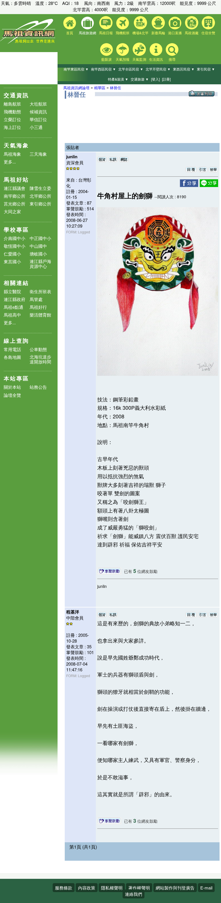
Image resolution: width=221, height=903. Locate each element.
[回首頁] (29, 42)
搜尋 (172, 59)
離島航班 (12, 103)
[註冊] (166, 79)
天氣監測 (139, 59)
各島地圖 (12, 357)
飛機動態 (12, 111)
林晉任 (115, 87)
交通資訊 (16, 95)
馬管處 (36, 299)
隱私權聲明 (112, 888)
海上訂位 (12, 127)
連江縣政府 (14, 299)
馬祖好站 (16, 179)
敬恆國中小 (14, 245)
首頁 (69, 32)
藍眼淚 (106, 59)
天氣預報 (122, 59)
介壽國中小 (14, 238)
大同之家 (12, 211)
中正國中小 (40, 238)
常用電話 (12, 349)
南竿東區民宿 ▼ (76, 68)
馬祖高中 (12, 314)
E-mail (206, 888)
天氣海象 (16, 145)
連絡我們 (133, 894)
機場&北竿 (140, 32)
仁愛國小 (12, 253)
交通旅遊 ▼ (140, 79)
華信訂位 (38, 119)
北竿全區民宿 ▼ (130, 68)
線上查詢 (16, 340)
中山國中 (38, 245)
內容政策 (86, 888)
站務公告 (38, 387)
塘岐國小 (38, 253)
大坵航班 (38, 103)
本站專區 (16, 378)
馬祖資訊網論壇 (76, 87)
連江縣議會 (14, 188)
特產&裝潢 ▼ (118, 79)
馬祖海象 (12, 153)
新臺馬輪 (158, 32)
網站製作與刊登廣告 (175, 888)
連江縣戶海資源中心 (40, 263)
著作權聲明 (139, 888)
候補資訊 (38, 111)
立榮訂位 (12, 119)
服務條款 (63, 888)
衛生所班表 (40, 291)
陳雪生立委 (40, 188)
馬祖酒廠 (192, 32)
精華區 (99, 87)
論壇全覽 (12, 395)
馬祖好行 (38, 306)
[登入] (155, 79)
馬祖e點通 (13, 306)
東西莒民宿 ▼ (184, 68)
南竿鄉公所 (14, 195)
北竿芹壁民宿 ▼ (158, 68)
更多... (10, 161)
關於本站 (12, 387)
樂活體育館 (40, 314)
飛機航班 (122, 32)
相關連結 (16, 283)
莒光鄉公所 (14, 203)
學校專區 (16, 229)
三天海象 (38, 153)
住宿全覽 (208, 32)
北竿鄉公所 (40, 195)
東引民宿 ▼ (206, 68)
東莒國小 (12, 261)
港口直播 (175, 32)
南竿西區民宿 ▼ (103, 68)
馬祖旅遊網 (87, 32)
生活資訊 (156, 59)
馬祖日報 (106, 32)
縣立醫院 (12, 291)
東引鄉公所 (40, 203)
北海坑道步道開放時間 (40, 359)
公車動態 (38, 349)
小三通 (36, 127)
